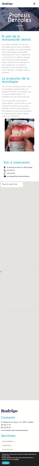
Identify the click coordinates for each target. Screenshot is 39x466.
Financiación (6, 445)
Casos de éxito (7, 449)
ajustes (16, 459)
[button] (34, 4)
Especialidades (7, 441)
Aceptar (6, 463)
